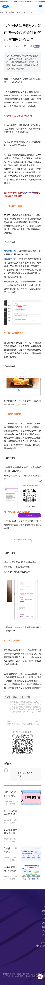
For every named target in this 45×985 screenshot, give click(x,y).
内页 (28, 697)
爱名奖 (28, 976)
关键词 (7, 697)
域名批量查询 (19, 976)
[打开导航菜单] (40, 6)
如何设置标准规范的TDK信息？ (14, 724)
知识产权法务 (8, 976)
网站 (18, 91)
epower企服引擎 (36, 974)
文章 (21, 697)
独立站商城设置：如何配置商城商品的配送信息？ (31, 724)
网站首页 (12, 12)
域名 (28, 567)
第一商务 (26, 974)
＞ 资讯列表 (21, 12)
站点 (10, 232)
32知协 (18, 974)
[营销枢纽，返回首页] (5, 6)
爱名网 (12, 974)
